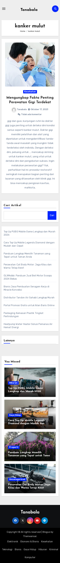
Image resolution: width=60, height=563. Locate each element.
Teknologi (7, 549)
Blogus (46, 532)
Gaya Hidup (15, 415)
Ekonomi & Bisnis (29, 541)
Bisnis (18, 549)
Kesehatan (30, 91)
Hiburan (13, 383)
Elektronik (12, 541)
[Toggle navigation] (3, 8)
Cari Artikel (12, 205)
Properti (13, 447)
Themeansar (30, 536)
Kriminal (53, 549)
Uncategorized (17, 479)
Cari (52, 215)
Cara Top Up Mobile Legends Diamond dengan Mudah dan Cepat (26, 423)
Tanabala (29, 10)
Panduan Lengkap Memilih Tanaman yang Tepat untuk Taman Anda (29, 455)
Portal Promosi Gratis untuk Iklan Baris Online (29, 305)
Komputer (30, 557)
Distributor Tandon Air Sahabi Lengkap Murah (29, 297)
